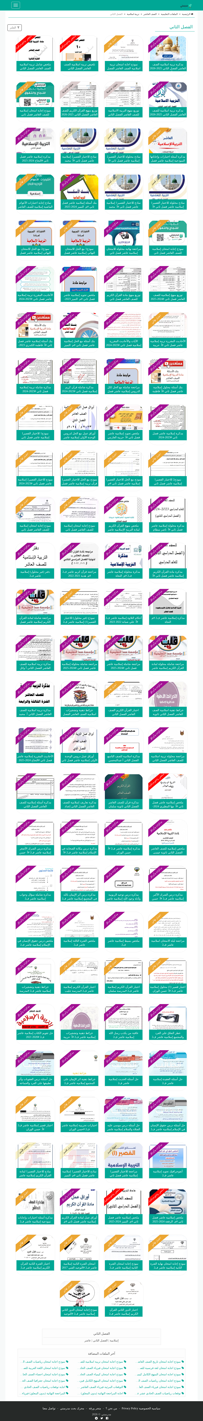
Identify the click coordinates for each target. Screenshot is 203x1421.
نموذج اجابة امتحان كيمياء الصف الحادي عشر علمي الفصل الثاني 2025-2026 (100, 1374)
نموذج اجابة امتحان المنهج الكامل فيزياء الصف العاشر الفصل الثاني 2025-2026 (100, 1380)
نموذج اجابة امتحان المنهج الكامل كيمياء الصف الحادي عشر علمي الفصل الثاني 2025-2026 (158, 1374)
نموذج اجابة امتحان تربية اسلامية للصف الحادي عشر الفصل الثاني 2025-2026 (100, 1361)
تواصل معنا (49, 1408)
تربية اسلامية (133, 14)
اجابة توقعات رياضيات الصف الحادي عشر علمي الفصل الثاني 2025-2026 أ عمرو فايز (42, 1387)
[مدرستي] (187, 5)
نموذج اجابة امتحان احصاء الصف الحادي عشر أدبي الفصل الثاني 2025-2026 (42, 1374)
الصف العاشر (150, 14)
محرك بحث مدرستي (72, 1408)
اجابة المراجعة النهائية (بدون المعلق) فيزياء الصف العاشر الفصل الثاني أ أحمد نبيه (100, 1393)
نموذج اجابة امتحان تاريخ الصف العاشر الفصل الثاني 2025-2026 (158, 1361)
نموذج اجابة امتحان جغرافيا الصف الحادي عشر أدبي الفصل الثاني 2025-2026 (42, 1380)
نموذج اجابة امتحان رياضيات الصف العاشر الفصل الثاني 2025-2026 (42, 1361)
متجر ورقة (95, 1408)
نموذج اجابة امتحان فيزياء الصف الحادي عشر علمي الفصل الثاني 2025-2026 (100, 1368)
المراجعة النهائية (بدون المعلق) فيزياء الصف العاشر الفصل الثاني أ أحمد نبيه (42, 1393)
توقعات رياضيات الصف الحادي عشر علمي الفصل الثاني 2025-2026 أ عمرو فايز (158, 1393)
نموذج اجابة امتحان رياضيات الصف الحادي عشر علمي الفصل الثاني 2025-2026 (158, 1380)
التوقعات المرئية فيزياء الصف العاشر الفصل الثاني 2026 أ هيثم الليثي (100, 1387)
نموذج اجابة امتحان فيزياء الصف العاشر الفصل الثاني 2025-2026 (158, 1387)
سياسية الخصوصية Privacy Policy (141, 1408)
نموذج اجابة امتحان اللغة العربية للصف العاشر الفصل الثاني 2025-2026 (42, 1368)
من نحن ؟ (111, 1408)
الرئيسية (186, 14)
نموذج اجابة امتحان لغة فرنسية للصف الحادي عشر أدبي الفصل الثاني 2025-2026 (158, 1368)
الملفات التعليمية (169, 14)
